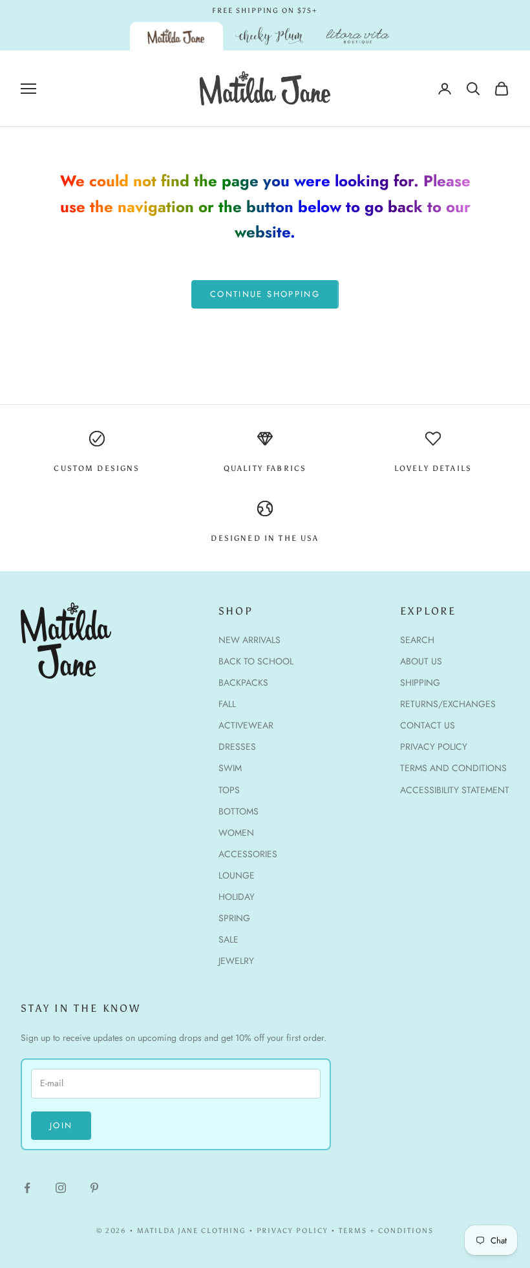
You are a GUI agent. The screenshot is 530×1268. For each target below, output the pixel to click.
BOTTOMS (238, 811)
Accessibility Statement (454, 789)
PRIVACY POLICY (293, 1231)
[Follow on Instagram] (60, 1187)
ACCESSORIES (247, 853)
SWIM (230, 767)
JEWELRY (236, 960)
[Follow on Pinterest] (94, 1187)
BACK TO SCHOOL (255, 661)
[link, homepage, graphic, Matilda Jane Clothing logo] (176, 36)
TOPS (229, 789)
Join (61, 1125)
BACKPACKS (243, 682)
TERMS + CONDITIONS (386, 1231)
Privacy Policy (433, 746)
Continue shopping (265, 294)
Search (417, 639)
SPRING (234, 918)
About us (421, 661)
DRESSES (237, 746)
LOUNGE (236, 875)
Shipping (420, 682)
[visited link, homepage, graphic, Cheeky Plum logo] (269, 36)
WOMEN (236, 832)
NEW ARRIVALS (249, 639)
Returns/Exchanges (448, 703)
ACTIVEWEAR (245, 725)
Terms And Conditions (453, 767)
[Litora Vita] (357, 36)
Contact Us (427, 725)
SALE (228, 939)
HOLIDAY (236, 896)
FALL (227, 703)
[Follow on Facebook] (27, 1187)
